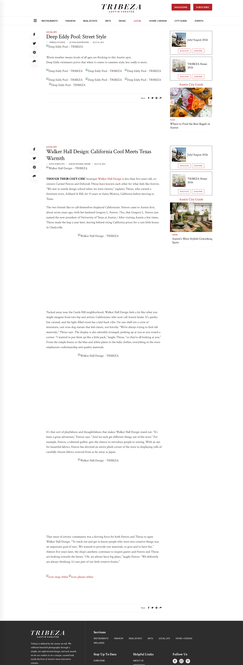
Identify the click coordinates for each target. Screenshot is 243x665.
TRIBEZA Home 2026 (197, 65)
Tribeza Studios (57, 42)
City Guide (181, 20)
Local (137, 20)
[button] (172, 102)
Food (172, 120)
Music (122, 20)
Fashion (70, 20)
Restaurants (50, 20)
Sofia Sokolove (57, 164)
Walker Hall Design (110, 179)
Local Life (51, 32)
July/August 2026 (197, 40)
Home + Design (158, 20)
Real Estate (90, 20)
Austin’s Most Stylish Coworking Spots (190, 240)
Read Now (184, 51)
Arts (108, 20)
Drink (172, 235)
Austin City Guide (191, 84)
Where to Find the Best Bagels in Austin (190, 126)
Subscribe (198, 51)
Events (199, 20)
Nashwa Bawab (56, 635)
